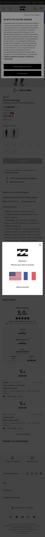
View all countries (22, 287)
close (40, 244)
